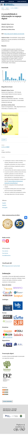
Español (4, 205)
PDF (5, 139)
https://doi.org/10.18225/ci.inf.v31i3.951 (14, 34)
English (4, 203)
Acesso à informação (21, 1)
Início (2, 8)
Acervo (7, 8)
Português (4, 207)
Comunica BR (11, 1)
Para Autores (5, 253)
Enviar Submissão (7, 401)
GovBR (2, 1)
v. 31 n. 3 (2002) (14, 8)
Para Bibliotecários (6, 255)
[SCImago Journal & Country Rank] (11, 266)
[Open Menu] (1, 4)
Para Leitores (5, 251)
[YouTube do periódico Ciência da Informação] (7, 242)
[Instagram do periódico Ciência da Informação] (3, 242)
